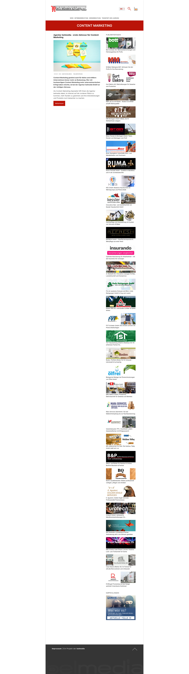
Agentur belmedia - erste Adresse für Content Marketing (76, 36)
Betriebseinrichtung (81, 18)
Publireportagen (78, 74)
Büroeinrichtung (95, 18)
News (72, 18)
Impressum (57, 649)
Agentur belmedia (67, 74)
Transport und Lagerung (110, 18)
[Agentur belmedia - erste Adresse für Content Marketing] (77, 55)
